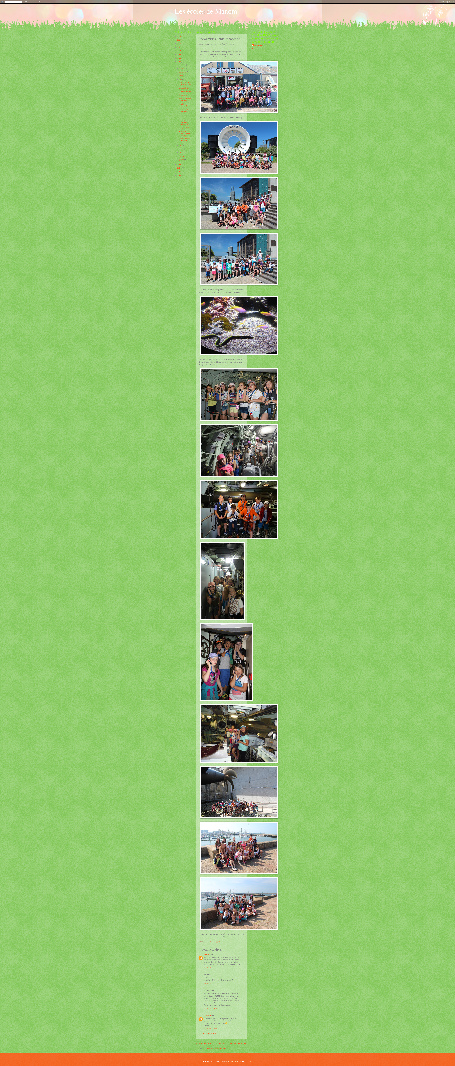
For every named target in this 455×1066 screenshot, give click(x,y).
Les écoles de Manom (206, 11)
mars (181, 152)
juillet (181, 76)
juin (180, 79)
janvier (181, 159)
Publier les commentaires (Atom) (217, 1048)
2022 (179, 47)
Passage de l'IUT (184, 128)
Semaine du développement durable (185, 133)
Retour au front (184, 95)
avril (181, 149)
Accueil (221, 1043)
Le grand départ (184, 88)
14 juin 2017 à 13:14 (210, 967)
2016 (179, 164)
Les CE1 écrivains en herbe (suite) (185, 83)
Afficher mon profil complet (261, 49)
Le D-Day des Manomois (183, 110)
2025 (179, 36)
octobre (182, 68)
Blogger (249, 1061)
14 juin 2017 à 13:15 (210, 983)
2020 (179, 51)
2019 (179, 54)
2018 (179, 58)
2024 (179, 40)
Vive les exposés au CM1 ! (184, 139)
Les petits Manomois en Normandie (184, 122)
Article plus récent (204, 1043)
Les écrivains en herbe (184, 116)
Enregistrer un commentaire (211, 1033)
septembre (183, 72)
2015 (179, 168)
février (181, 156)
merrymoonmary (233, 1061)
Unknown (207, 1015)
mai (180, 145)
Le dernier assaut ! (185, 91)
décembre (182, 65)
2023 (179, 43)
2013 (179, 175)
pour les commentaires (184, 105)
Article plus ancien (238, 1043)
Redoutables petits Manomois (185, 99)
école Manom (259, 45)
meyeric (206, 954)
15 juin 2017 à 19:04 (210, 1028)
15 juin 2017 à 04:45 (210, 1008)
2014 (179, 171)
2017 (179, 62)
